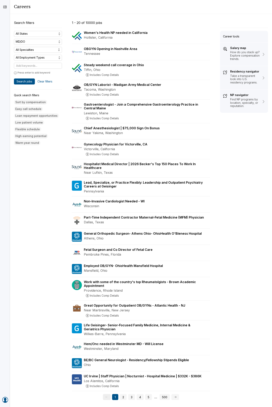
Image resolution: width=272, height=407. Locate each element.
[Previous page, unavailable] (107, 397)
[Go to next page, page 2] (175, 397)
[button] (30, 102)
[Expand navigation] (5, 7)
